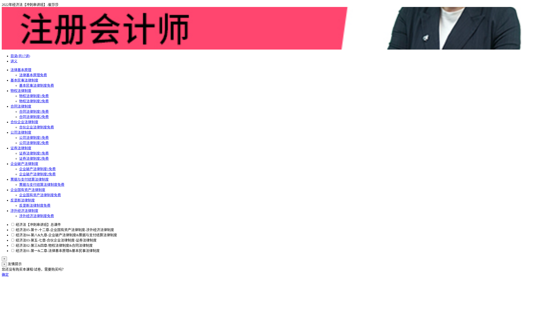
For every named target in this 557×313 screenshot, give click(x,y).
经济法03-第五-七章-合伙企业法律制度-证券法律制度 (56, 240)
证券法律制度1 (34, 153)
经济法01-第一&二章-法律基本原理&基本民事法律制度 (57, 251)
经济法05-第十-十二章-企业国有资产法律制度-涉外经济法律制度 (64, 230)
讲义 (13, 61)
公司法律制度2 (34, 143)
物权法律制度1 (34, 96)
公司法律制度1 (34, 138)
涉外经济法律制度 (24, 211)
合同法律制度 (20, 106)
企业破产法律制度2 (37, 174)
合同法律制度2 (34, 117)
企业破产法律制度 (24, 164)
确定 (5, 274)
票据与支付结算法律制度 (29, 179)
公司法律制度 (20, 132)
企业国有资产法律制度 (27, 190)
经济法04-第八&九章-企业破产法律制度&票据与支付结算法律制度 (66, 235)
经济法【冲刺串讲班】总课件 (38, 224)
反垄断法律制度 (22, 200)
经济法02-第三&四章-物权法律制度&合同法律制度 (54, 245)
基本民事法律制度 (24, 80)
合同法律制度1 (34, 111)
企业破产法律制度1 (37, 169)
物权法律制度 (20, 91)
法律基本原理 (20, 70)
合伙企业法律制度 (24, 122)
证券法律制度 (20, 148)
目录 (20, 56)
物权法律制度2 (34, 101)
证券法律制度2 (34, 158)
